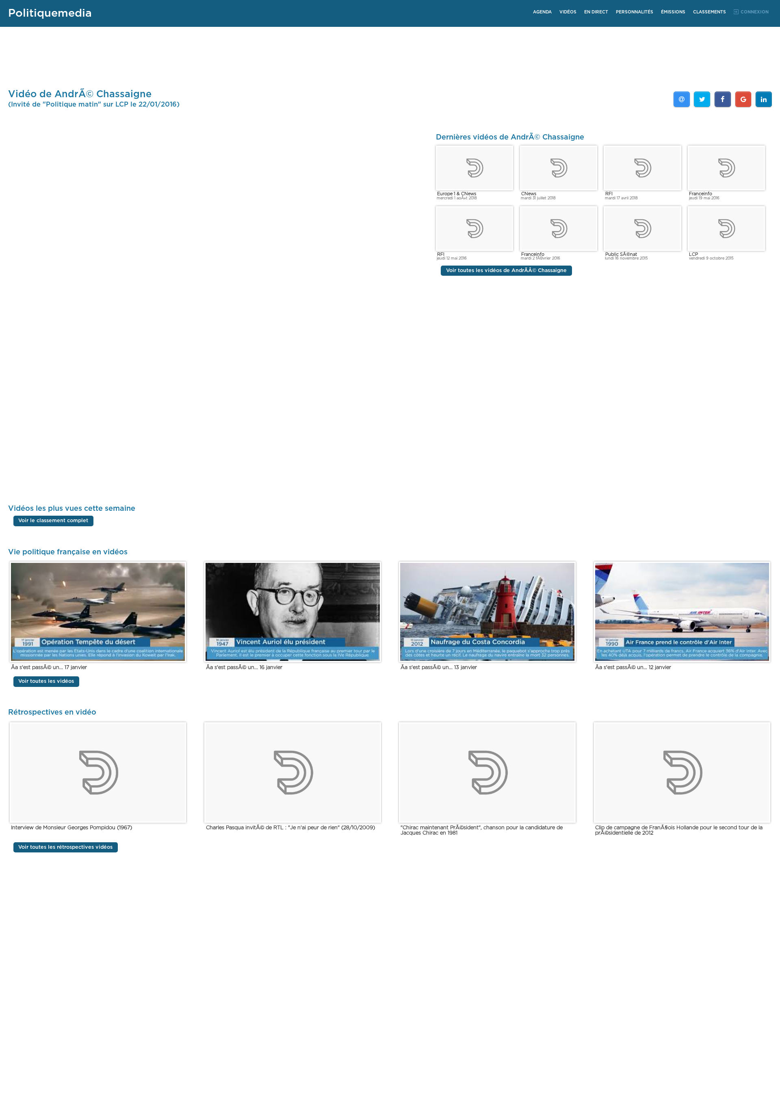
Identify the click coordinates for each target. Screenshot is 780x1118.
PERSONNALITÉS (634, 12)
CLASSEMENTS (709, 12)
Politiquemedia (50, 13)
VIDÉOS (567, 12)
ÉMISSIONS (673, 12)
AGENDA (542, 12)
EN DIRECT (596, 12)
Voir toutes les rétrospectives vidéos (65, 847)
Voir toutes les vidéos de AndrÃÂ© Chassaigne (506, 270)
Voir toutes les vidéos (46, 681)
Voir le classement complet (53, 521)
